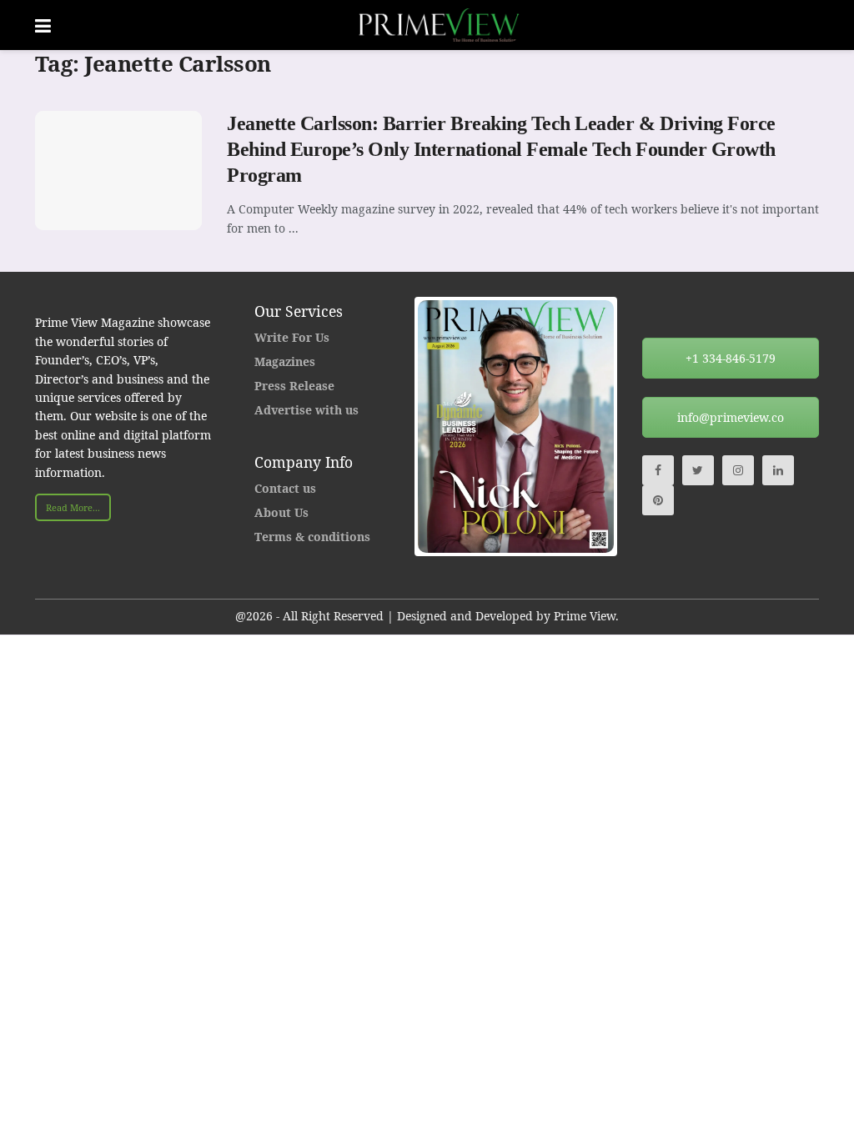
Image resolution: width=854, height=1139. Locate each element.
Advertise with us (306, 410)
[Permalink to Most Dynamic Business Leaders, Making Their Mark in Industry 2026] (516, 426)
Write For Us (291, 337)
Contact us (285, 488)
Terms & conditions (312, 536)
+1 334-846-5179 (731, 358)
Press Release (294, 386)
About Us (281, 512)
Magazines (284, 361)
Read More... (73, 507)
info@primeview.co (730, 417)
